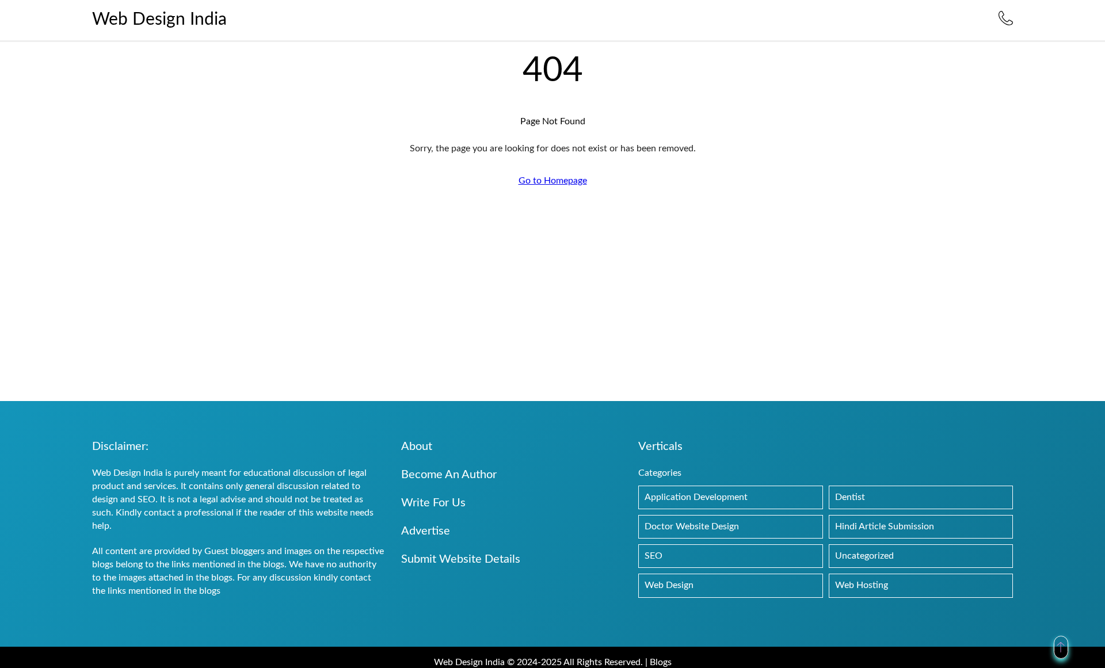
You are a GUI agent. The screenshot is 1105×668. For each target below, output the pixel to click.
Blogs (661, 662)
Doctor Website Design (692, 526)
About (416, 446)
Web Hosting (861, 585)
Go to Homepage (553, 180)
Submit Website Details (460, 559)
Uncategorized (864, 555)
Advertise (425, 531)
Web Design (669, 585)
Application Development (696, 497)
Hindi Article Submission (884, 526)
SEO (653, 555)
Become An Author (449, 474)
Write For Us (433, 503)
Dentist (850, 497)
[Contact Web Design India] (1006, 22)
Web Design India (159, 19)
